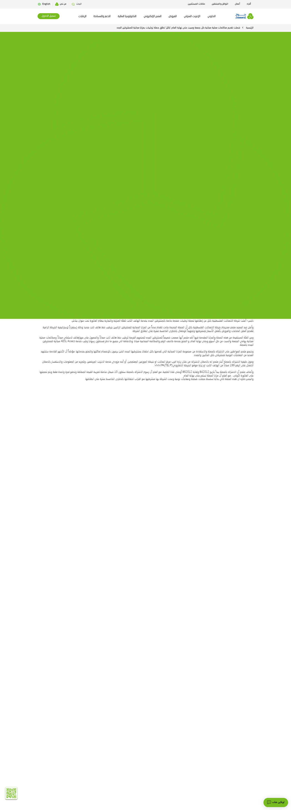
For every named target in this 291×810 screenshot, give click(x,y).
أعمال (237, 4)
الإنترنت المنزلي (192, 16)
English (46, 4)
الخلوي (212, 16)
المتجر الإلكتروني (152, 16)
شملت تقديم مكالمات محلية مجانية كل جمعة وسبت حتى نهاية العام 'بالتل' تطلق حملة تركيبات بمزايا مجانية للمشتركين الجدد (178, 28)
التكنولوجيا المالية (127, 16)
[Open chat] (275, 802)
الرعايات (82, 16)
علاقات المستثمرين (196, 4)
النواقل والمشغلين (220, 4)
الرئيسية (249, 28)
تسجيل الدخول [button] (49, 16)
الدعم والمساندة (101, 16)
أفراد (249, 4)
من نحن (63, 4)
